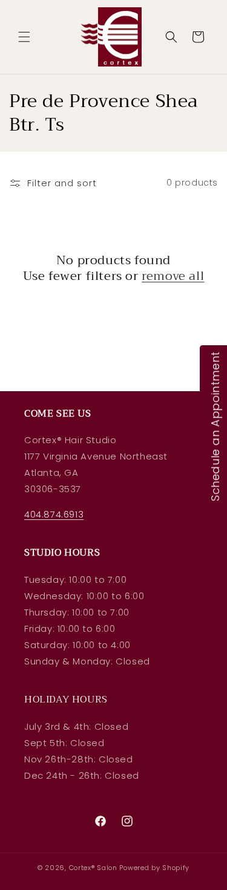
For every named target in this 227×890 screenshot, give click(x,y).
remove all (173, 276)
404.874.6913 (54, 514)
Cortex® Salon (93, 867)
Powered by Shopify (154, 867)
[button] (24, 37)
